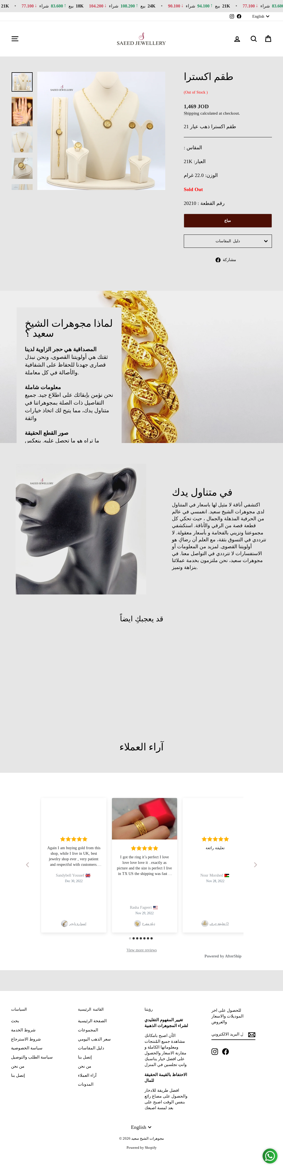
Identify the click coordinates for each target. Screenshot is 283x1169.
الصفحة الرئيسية (92, 1021)
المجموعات (88, 1030)
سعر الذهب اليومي (94, 1039)
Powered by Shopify (142, 1147)
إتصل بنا (18, 1075)
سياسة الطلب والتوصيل (32, 1057)
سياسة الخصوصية (27, 1048)
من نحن (17, 1066)
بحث (15, 1021)
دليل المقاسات (228, 241)
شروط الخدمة (23, 1030)
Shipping (191, 113)
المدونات (85, 1084)
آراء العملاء (87, 1075)
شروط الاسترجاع (26, 1039)
